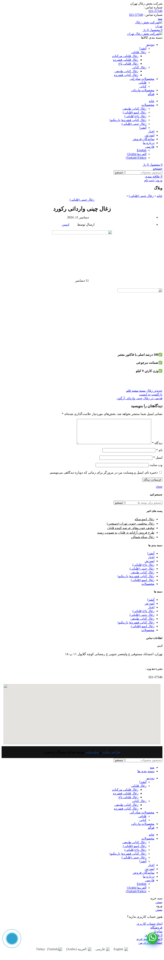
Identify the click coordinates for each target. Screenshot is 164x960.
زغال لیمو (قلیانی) (134, 112)
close (159, 486)
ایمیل (157, 457)
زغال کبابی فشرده (126, 75)
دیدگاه (157, 443)
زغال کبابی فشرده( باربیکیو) (128, 120)
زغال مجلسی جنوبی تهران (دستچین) (130, 523)
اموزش (149, 561)
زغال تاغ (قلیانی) (135, 116)
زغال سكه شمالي (142, 537)
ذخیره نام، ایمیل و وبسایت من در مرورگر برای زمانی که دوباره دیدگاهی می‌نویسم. (103, 472)
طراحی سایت (111, 752)
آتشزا (142, 48)
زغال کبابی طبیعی (126, 71)
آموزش (149, 603)
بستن (158, 902)
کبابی (142, 86)
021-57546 (155, 11)
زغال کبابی (139, 67)
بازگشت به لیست (150, 394)
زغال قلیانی (138, 52)
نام (159, 450)
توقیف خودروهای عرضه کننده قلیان (130, 528)
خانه (159, 196)
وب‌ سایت (155, 465)
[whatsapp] (152, 938)
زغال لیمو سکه (144, 519)
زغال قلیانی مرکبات (125, 56)
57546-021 (136, 14)
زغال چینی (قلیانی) (134, 124)
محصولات (147, 583)
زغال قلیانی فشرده (125, 59)
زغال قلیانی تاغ (128, 63)
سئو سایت (92, 752)
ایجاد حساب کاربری (149, 923)
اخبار (151, 557)
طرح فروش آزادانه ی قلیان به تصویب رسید (125, 532)
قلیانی (142, 82)
